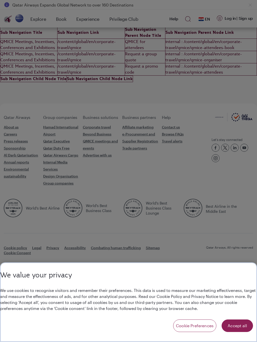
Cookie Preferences (195, 325)
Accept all (237, 325)
